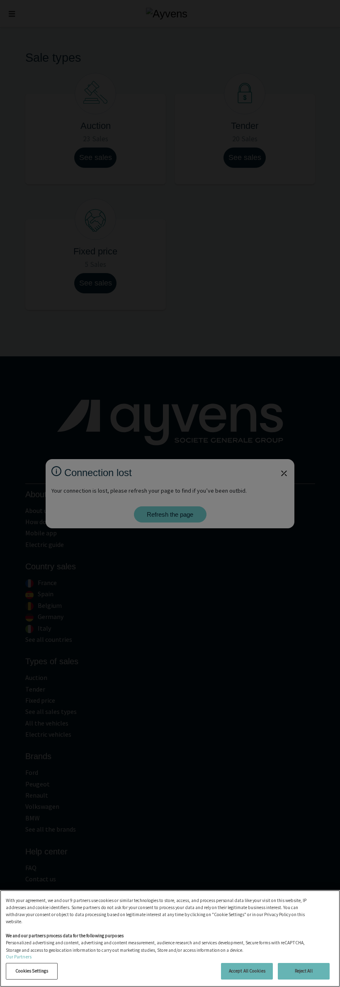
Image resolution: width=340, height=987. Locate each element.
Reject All (304, 971)
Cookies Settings (32, 971)
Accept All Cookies (247, 971)
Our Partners (19, 957)
